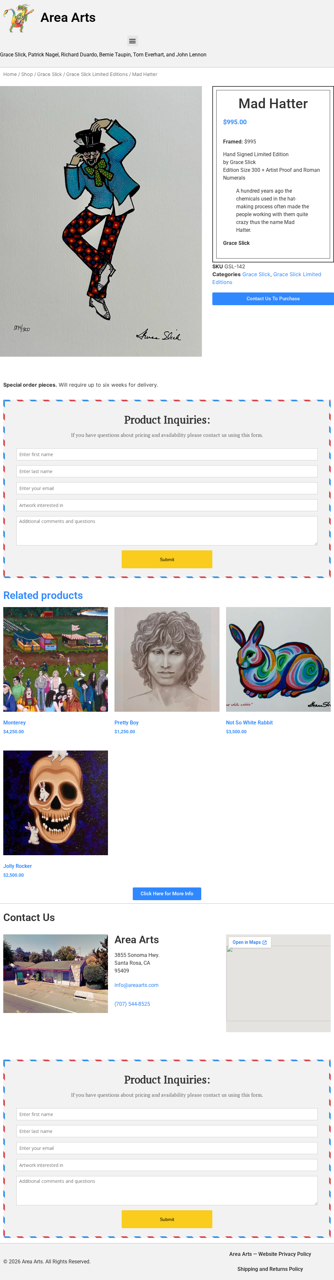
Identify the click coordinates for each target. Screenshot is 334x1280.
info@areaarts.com (136, 985)
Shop (27, 74)
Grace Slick (49, 74)
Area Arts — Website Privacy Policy (270, 1254)
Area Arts (68, 17)
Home (10, 74)
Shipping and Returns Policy (270, 1269)
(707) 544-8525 (132, 1004)
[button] (132, 41)
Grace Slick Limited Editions (97, 74)
